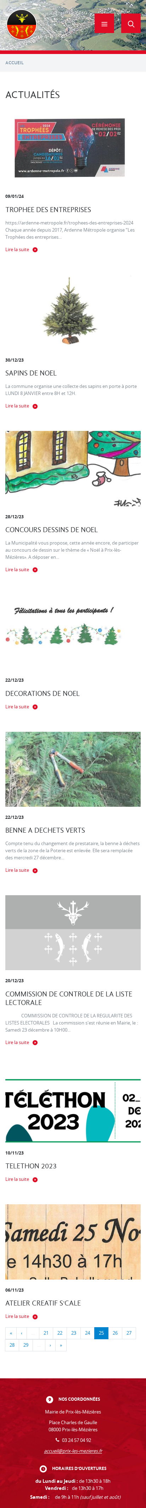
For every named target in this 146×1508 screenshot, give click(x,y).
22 (59, 1333)
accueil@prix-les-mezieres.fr (73, 1451)
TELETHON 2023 (31, 1166)
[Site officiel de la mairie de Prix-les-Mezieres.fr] (21, 25)
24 (87, 1333)
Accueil (14, 62)
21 (46, 1333)
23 (73, 1333)
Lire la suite (17, 249)
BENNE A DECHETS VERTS (45, 830)
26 (115, 1333)
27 (129, 1333)
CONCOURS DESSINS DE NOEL (51, 530)
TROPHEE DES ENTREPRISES (48, 210)
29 (25, 1345)
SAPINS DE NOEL (31, 373)
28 (12, 1345)
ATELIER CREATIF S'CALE (43, 1303)
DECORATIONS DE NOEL (42, 694)
